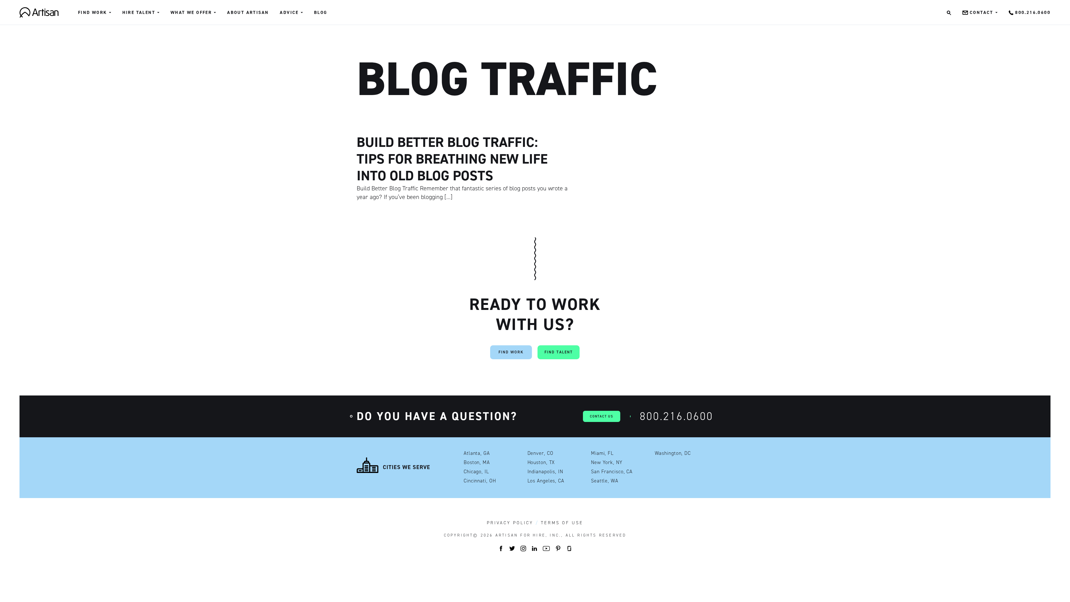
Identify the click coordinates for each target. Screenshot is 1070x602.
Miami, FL (602, 453)
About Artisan (248, 12)
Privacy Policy (510, 523)
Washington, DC (673, 453)
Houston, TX (541, 462)
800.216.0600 (676, 416)
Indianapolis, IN (545, 471)
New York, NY (606, 462)
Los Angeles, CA (546, 480)
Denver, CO (540, 453)
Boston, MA (477, 462)
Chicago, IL (476, 471)
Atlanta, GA (477, 453)
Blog (320, 12)
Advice (289, 12)
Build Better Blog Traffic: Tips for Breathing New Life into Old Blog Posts (452, 159)
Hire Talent (138, 12)
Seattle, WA (604, 480)
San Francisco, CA (612, 471)
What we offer (191, 12)
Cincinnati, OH (480, 480)
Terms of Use (562, 523)
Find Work (92, 12)
